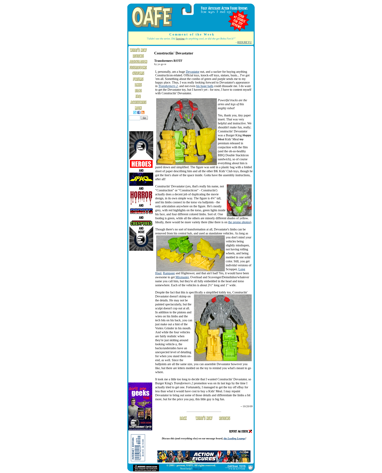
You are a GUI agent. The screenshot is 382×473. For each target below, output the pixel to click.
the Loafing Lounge (234, 438)
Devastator (192, 71)
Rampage (169, 273)
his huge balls (204, 86)
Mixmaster (182, 277)
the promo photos (239, 222)
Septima (180, 38)
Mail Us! (197, 468)
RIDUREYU (244, 42)
